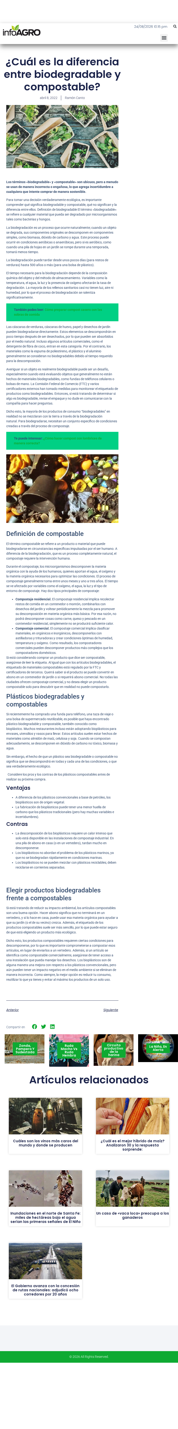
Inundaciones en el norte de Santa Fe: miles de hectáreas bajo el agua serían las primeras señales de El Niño (45, 1217)
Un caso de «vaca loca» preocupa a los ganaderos (132, 1215)
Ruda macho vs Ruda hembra (69, 1050)
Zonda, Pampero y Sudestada (25, 1048)
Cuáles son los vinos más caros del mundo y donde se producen (45, 1143)
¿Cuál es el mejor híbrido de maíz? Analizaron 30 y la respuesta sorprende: (133, 1145)
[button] (175, 26)
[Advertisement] (151, 83)
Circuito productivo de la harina (113, 1050)
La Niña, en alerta (158, 1048)
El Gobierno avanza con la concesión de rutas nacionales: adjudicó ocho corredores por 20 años (45, 1290)
